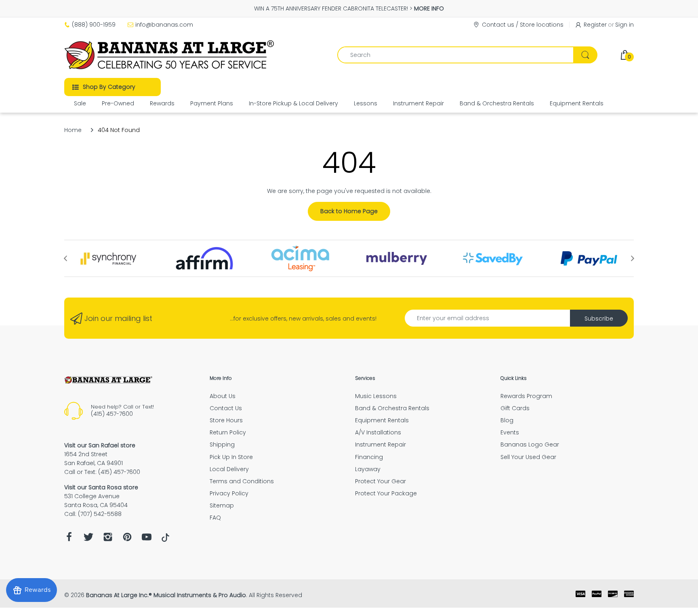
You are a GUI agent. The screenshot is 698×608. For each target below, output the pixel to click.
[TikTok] (165, 539)
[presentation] (65, 258)
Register (595, 25)
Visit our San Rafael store (99, 445)
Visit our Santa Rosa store (101, 487)
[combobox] (467, 55)
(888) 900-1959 (94, 25)
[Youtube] (146, 539)
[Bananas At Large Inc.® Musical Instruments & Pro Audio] (170, 55)
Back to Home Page (349, 211)
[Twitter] (88, 539)
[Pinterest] (127, 539)
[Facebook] (69, 539)
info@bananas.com (164, 25)
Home (73, 130)
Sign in (624, 25)
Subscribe (598, 318)
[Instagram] (108, 539)
